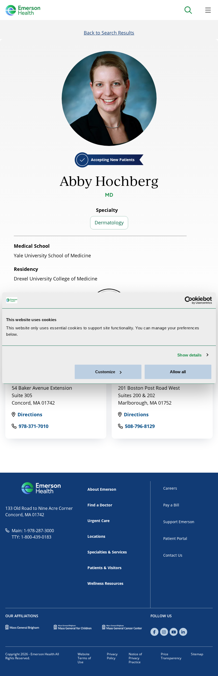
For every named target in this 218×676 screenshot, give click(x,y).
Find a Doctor (99, 504)
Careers (170, 488)
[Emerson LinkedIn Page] (183, 632)
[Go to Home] (22, 10)
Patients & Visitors (104, 567)
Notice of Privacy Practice (135, 658)
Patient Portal (175, 538)
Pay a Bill (171, 504)
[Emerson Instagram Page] (164, 632)
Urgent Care (98, 520)
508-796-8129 (140, 426)
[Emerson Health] (41, 488)
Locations (96, 536)
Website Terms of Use (84, 658)
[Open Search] (188, 10)
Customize (105, 372)
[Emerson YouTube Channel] (174, 632)
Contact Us (172, 555)
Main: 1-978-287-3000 (33, 531)
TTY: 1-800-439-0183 (31, 537)
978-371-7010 (33, 426)
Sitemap (197, 654)
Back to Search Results (109, 33)
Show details (189, 354)
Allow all (178, 372)
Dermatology (109, 222)
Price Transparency (171, 656)
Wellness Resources (105, 583)
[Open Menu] (208, 10)
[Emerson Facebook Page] (154, 632)
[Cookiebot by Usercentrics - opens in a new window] (188, 300)
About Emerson (101, 489)
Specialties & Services (107, 552)
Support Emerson (178, 521)
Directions (30, 414)
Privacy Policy (112, 656)
